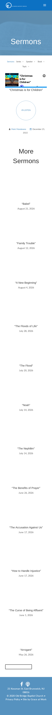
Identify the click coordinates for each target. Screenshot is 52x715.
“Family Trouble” (26, 243)
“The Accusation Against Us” (26, 527)
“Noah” (26, 405)
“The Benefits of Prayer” (26, 488)
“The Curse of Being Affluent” (26, 610)
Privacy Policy (13, 699)
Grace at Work (38, 699)
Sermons (10, 62)
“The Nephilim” (26, 448)
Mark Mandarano (18, 129)
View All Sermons (18, 667)
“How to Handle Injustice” (26, 570)
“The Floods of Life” (26, 326)
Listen (27, 110)
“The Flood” (26, 365)
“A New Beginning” (26, 282)
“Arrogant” (26, 649)
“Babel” (26, 203)
